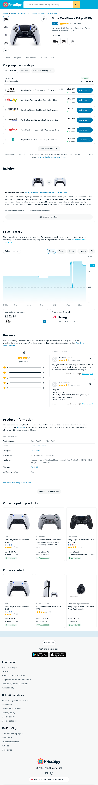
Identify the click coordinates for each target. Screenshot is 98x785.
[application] (49, 281)
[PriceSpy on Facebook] (46, 773)
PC (32, 467)
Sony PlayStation (38, 446)
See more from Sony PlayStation (17, 482)
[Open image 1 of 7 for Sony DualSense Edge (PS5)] (25, 34)
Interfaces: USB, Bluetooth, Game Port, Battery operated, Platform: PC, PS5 (71, 29)
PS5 (36, 467)
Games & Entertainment (20, 13)
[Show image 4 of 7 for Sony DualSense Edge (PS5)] (6, 43)
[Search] (76, 4)
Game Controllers (39, 13)
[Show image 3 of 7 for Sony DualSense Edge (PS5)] (6, 35)
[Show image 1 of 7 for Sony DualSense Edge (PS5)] (6, 19)
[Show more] (5, 90)
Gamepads (52, 13)
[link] (49, 198)
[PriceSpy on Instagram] (51, 773)
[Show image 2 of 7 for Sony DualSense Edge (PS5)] (6, 27)
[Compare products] (44, 19)
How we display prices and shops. (51, 157)
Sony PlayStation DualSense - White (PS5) (46, 192)
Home (5, 13)
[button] (6, 50)
